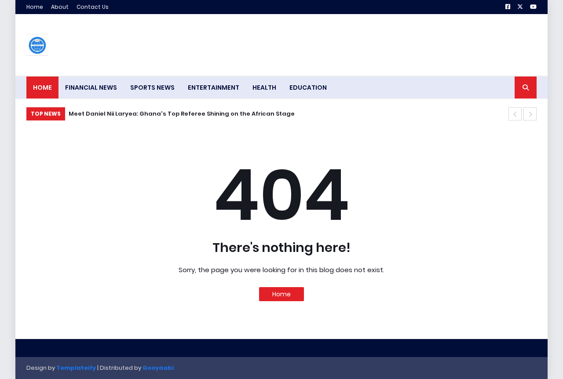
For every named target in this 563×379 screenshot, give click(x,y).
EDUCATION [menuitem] (308, 87)
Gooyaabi (158, 368)
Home (34, 7)
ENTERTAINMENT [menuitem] (213, 87)
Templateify (76, 368)
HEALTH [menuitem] (264, 87)
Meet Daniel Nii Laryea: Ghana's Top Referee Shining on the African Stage (182, 113)
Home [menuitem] (42, 87)
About (60, 7)
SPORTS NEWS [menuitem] (152, 87)
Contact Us (93, 7)
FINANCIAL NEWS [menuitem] (91, 87)
